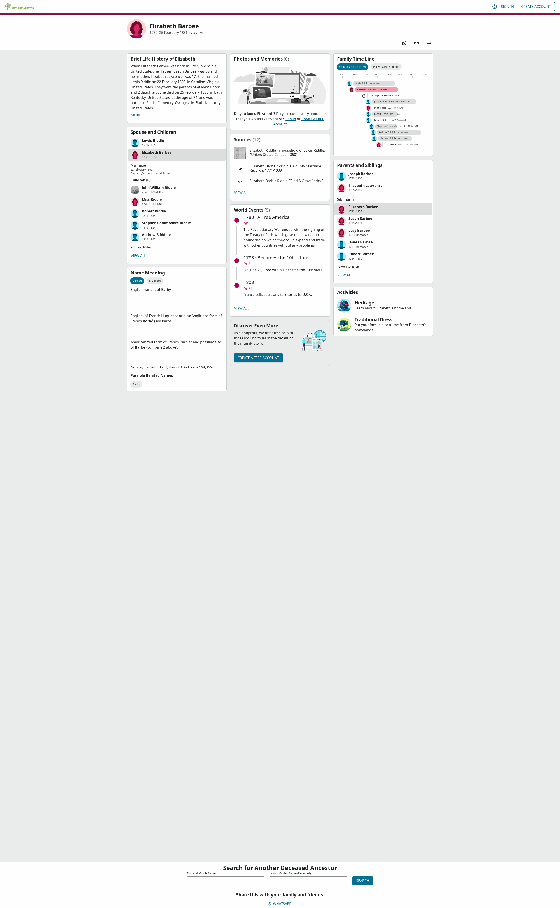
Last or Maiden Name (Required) (290, 873)
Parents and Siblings (386, 67)
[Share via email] (416, 42)
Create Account (536, 6)
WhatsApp (282, 903)
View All (138, 255)
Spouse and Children (352, 67)
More (136, 115)
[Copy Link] (428, 42)
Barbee (137, 281)
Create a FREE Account (258, 357)
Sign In (507, 6)
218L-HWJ (197, 33)
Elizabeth (155, 281)
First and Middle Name (201, 873)
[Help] (494, 6)
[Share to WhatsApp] (404, 42)
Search (362, 880)
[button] (177, 143)
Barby (136, 384)
